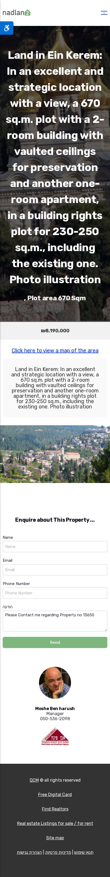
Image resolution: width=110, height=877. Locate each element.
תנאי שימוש (83, 852)
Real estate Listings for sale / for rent (55, 823)
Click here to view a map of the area (55, 350)
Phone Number (16, 583)
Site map (55, 837)
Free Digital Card (55, 794)
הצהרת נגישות (29, 852)
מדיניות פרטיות (58, 852)
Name (8, 537)
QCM (34, 780)
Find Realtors (55, 809)
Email (7, 560)
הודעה (8, 607)
